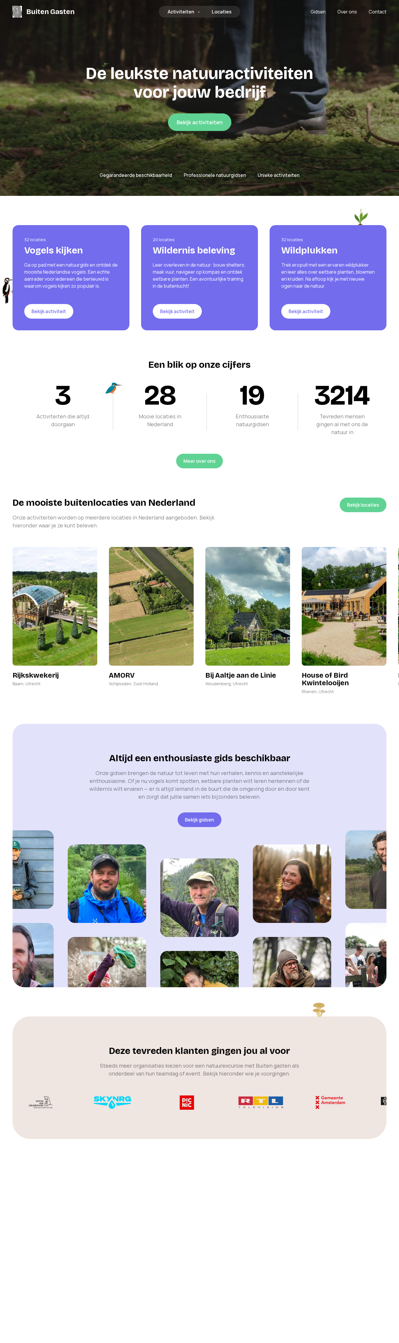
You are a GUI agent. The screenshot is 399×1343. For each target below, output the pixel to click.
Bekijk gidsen (199, 819)
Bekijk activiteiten (200, 122)
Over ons (347, 11)
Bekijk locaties (363, 505)
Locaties (222, 11)
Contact (377, 11)
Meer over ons (199, 461)
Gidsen (318, 11)
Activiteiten (181, 11)
